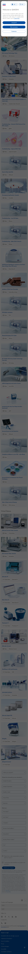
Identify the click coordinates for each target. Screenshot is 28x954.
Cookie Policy (16, 18)
